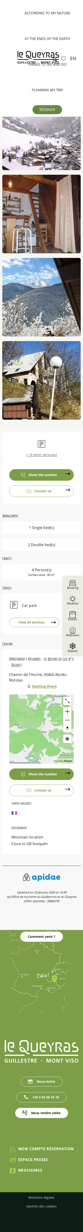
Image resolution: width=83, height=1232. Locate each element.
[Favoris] (64, 58)
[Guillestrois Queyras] (38, 59)
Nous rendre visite (45, 1113)
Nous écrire (46, 1081)
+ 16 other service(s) (41, 454)
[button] (53, 58)
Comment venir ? (41, 936)
